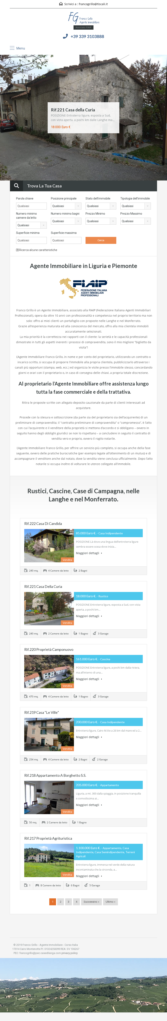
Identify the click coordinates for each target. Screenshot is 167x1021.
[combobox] (66, 206)
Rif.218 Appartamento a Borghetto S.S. (55, 775)
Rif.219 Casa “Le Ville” (41, 712)
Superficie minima (28, 232)
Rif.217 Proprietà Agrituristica (48, 838)
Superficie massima (64, 232)
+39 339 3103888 (87, 36)
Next (156, 118)
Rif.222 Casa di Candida (43, 523)
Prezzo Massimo (131, 213)
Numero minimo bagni (65, 213)
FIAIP (92, 310)
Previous (11, 118)
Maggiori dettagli (88, 553)
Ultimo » (110, 901)
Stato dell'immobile (98, 198)
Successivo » (91, 901)
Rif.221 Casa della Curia (73, 109)
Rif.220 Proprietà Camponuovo (48, 649)
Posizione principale (64, 198)
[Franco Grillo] (83, 18)
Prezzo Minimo (95, 213)
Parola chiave (24, 198)
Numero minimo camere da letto (26, 215)
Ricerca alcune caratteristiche (38, 250)
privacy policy (70, 953)
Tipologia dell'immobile (135, 198)
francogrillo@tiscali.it (93, 4)
